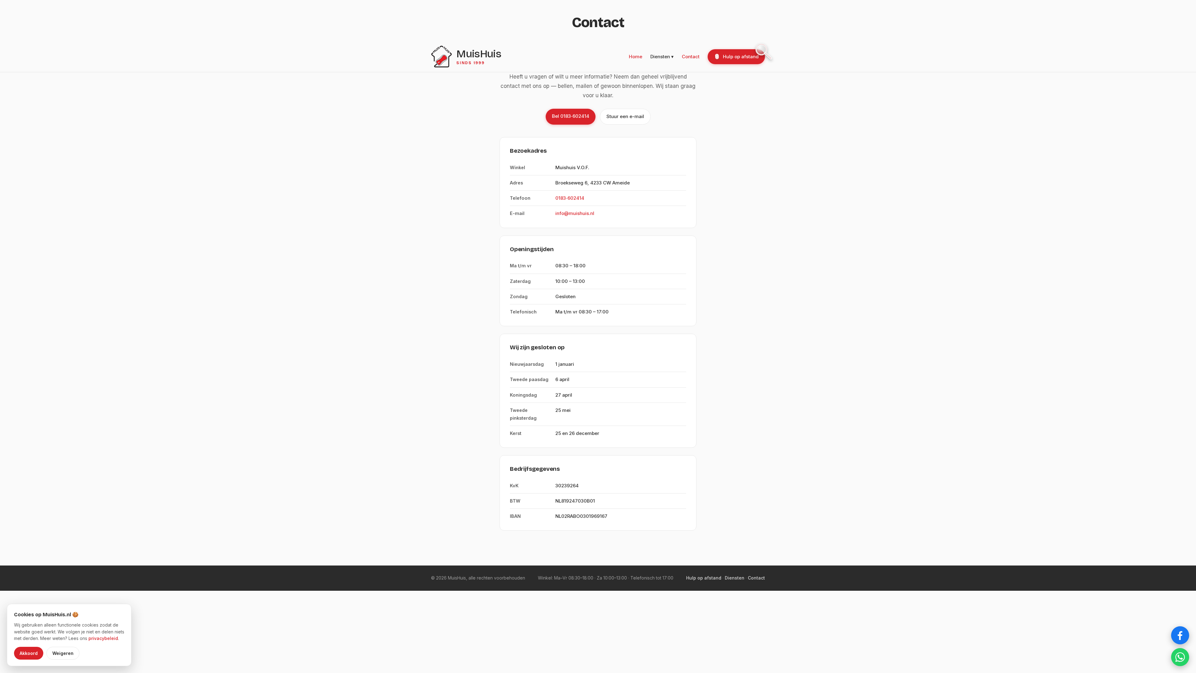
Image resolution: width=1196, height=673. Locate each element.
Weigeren (63, 653)
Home (635, 57)
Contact (691, 57)
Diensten (734, 577)
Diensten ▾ (662, 57)
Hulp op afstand (741, 57)
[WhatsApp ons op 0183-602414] (1180, 657)
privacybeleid (103, 638)
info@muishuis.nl (574, 213)
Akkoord (29, 653)
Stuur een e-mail (625, 116)
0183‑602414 (569, 198)
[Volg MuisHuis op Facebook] (1180, 635)
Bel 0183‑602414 (570, 116)
